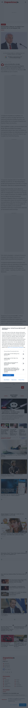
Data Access (14, 379)
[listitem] (14, 351)
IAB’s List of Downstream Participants (15, 347)
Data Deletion (6, 379)
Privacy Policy (21, 379)
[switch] (23, 354)
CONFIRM (8, 375)
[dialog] (14, 354)
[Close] (25, 328)
